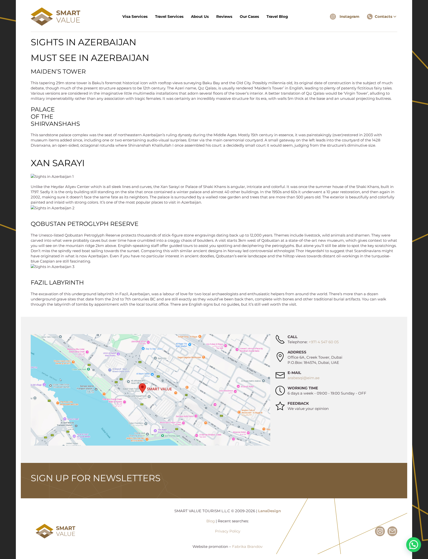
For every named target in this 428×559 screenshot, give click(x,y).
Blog (210, 521)
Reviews (224, 16)
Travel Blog (277, 16)
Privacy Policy (227, 531)
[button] (413, 544)
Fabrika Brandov (247, 546)
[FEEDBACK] (280, 406)
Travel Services (169, 16)
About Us (200, 16)
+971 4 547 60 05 (324, 342)
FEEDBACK (298, 403)
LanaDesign (269, 510)
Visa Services (135, 16)
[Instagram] (333, 17)
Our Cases (249, 16)
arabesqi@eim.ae (304, 377)
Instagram (349, 16)
